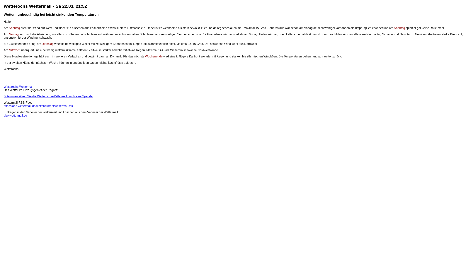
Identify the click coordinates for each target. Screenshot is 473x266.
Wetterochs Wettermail (18, 86)
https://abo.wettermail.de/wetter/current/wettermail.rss (38, 106)
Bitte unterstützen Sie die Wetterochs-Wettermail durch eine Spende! (48, 96)
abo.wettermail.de (15, 115)
